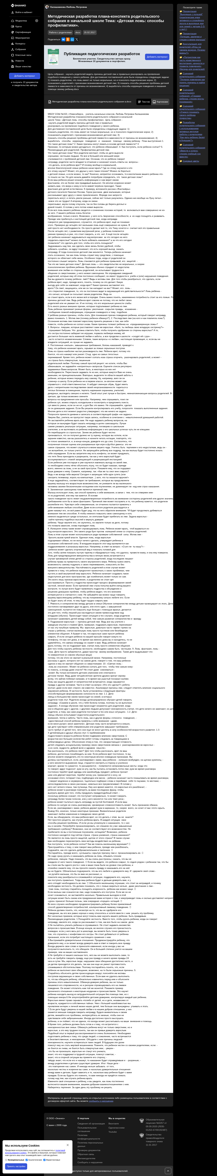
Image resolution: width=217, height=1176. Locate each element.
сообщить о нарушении (101, 1101)
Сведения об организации (91, 1123)
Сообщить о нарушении (90, 1162)
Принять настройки (16, 1166)
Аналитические (35, 1160)
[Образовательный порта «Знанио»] (17, 6)
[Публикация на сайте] (37, 21)
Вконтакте (113, 1123)
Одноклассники (116, 1128)
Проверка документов (89, 1150)
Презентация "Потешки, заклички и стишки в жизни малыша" (193, 36)
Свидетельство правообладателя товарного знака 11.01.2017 (155, 1139)
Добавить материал (24, 76)
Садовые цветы (191, 161)
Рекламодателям (86, 1158)
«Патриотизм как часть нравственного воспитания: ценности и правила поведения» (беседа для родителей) (192, 63)
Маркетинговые (53, 1160)
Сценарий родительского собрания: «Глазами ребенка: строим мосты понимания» (192, 96)
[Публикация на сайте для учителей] (53, 57)
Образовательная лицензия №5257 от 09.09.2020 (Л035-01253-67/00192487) (156, 1124)
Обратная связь (86, 1154)
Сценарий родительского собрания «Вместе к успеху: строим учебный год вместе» (192, 151)
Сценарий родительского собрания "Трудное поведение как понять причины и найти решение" (192, 79)
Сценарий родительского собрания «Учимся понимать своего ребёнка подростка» (192, 112)
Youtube (112, 1132)
